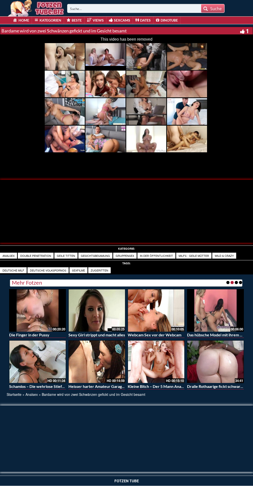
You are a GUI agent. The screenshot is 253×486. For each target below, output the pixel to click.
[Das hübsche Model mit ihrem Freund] (215, 309)
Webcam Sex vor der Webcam (154, 334)
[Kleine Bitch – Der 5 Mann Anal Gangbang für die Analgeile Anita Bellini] (156, 361)
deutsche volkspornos (48, 270)
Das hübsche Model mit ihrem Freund (220, 334)
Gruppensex (125, 256)
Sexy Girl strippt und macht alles (96, 334)
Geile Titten (66, 256)
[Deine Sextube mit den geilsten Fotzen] (36, 7)
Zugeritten (99, 270)
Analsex (8, 256)
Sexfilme (78, 270)
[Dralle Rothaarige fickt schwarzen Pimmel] (215, 361)
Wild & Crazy (224, 256)
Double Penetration (35, 256)
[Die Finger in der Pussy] (37, 309)
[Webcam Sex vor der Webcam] (156, 309)
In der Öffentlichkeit (156, 256)
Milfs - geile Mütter (194, 256)
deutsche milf (13, 270)
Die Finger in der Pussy (29, 334)
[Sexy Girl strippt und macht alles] (96, 309)
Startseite (14, 394)
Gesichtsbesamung (95, 256)
